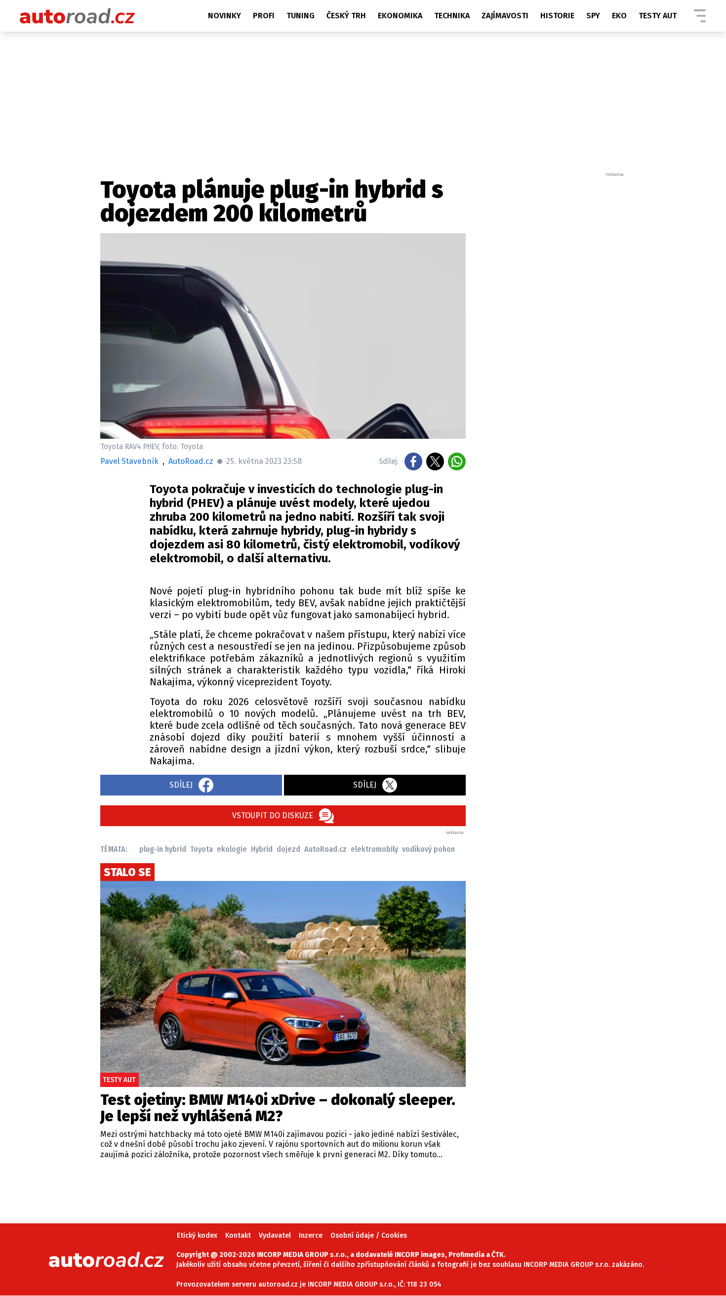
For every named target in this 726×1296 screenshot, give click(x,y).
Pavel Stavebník (129, 461)
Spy (593, 15)
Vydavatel (275, 1235)
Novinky (224, 15)
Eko (619, 15)
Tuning (300, 15)
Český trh (346, 15)
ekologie (232, 849)
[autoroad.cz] (77, 16)
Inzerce (311, 1235)
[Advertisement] (552, 326)
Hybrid (262, 849)
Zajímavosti (505, 15)
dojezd (288, 849)
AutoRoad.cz (325, 849)
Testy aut (658, 15)
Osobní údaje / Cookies (368, 1235)
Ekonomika (400, 15)
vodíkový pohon (428, 849)
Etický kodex (197, 1235)
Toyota (201, 849)
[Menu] (699, 15)
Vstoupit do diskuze (272, 815)
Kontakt (238, 1235)
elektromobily (374, 849)
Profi (264, 15)
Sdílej (181, 785)
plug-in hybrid (162, 849)
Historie (557, 15)
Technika (452, 15)
